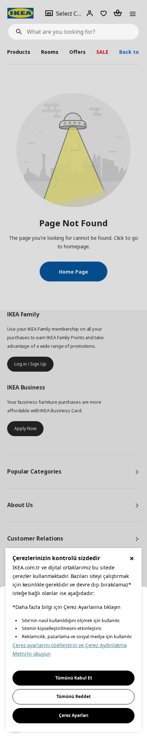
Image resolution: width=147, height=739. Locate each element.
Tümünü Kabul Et (73, 678)
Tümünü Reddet (73, 696)
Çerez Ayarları (73, 715)
